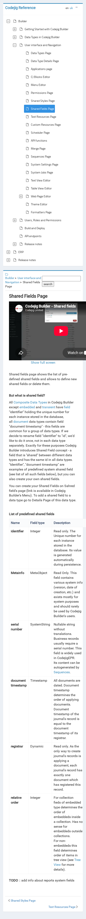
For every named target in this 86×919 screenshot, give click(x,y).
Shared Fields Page (42, 109)
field (67, 407)
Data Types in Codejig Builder (42, 37)
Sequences (62, 672)
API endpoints (33, 236)
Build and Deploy (35, 228)
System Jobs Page (42, 172)
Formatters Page (41, 212)
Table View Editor (41, 188)
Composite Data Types (30, 402)
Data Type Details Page (45, 61)
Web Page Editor (41, 196)
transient (48, 407)
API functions (39, 140)
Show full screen (43, 362)
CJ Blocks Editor (40, 77)
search (48, 284)
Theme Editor (39, 204)
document (20, 422)
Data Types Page (41, 53)
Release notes (33, 244)
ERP (21, 252)
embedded (27, 407)
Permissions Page (42, 93)
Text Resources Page (43, 117)
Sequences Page (41, 156)
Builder (22, 21)
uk (71, 8)
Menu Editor (38, 85)
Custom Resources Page (46, 125)
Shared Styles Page (43, 101)
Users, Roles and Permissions (43, 220)
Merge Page (38, 148)
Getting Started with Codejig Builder (46, 29)
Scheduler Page (40, 132)
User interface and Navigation (43, 45)
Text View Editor (41, 180)
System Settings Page (44, 164)
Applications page (41, 69)
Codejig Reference (20, 7)
